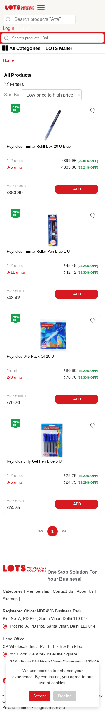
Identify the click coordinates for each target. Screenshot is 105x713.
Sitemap (11, 598)
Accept (39, 696)
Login (8, 28)
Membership (39, 591)
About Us (86, 591)
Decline (65, 696)
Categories (14, 591)
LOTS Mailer (59, 48)
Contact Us (64, 591)
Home (8, 60)
